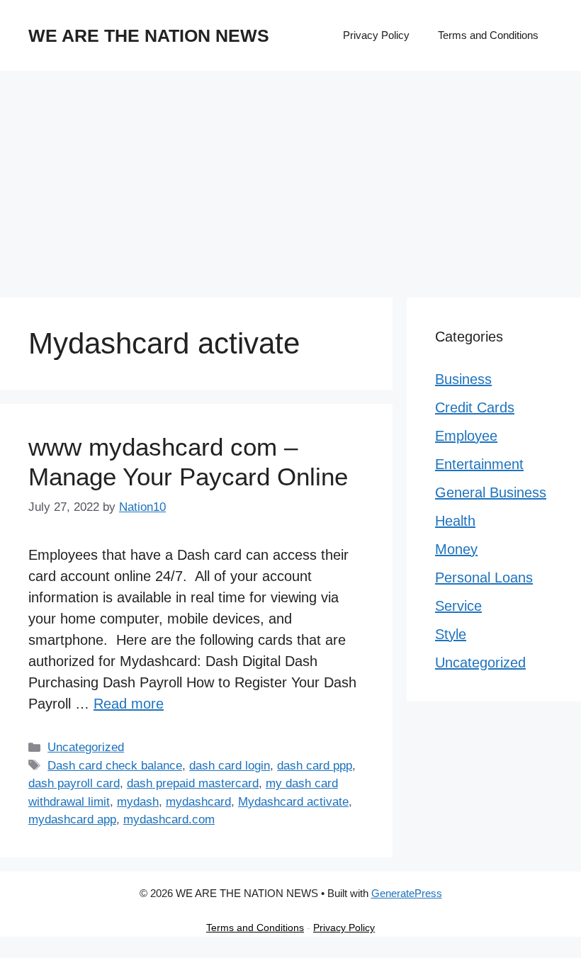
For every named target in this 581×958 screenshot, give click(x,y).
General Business (490, 492)
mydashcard (198, 801)
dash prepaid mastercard (193, 783)
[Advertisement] (290, 177)
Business (463, 379)
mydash (138, 801)
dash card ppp (314, 765)
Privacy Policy (376, 35)
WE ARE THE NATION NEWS (148, 35)
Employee (466, 436)
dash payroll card (74, 783)
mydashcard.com (169, 819)
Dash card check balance (114, 765)
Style (450, 634)
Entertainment (479, 464)
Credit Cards (474, 407)
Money (456, 549)
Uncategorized (85, 747)
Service (458, 606)
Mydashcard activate (293, 801)
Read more (129, 703)
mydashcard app (72, 819)
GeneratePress (406, 893)
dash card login (229, 765)
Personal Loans (484, 577)
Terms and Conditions (488, 35)
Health (455, 521)
